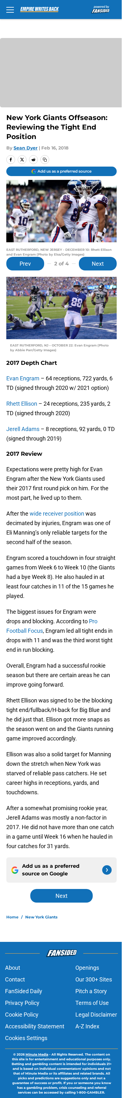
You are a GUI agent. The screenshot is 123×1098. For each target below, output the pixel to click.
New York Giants (41, 917)
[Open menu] (10, 9)
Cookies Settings (26, 1038)
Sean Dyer (26, 148)
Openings (87, 967)
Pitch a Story (91, 991)
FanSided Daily (23, 991)
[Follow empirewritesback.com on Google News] (107, 870)
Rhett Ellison (21, 403)
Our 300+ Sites (93, 979)
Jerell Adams (22, 429)
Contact (15, 979)
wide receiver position (57, 513)
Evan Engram (22, 378)
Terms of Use (92, 1003)
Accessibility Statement (34, 1026)
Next (98, 263)
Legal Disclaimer (96, 1014)
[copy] (44, 159)
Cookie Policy (21, 1014)
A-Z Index (87, 1026)
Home (12, 917)
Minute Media (37, 1054)
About (12, 967)
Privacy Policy (22, 1003)
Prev (25, 263)
